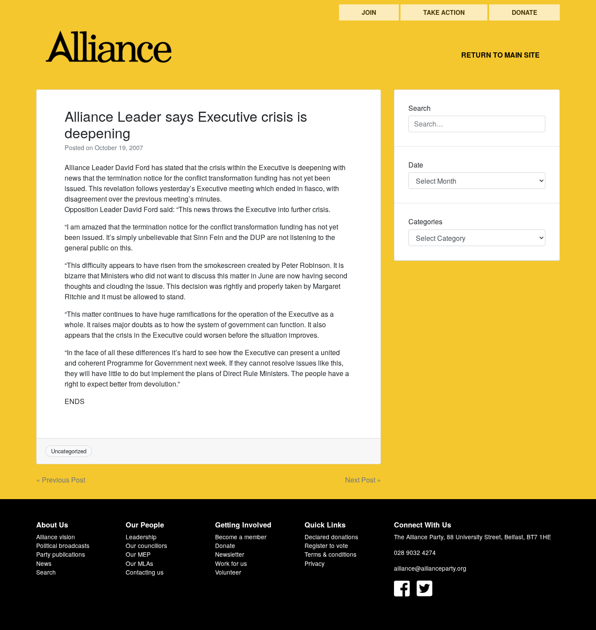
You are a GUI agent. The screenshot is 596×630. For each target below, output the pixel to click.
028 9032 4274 (415, 552)
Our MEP (138, 554)
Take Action (444, 12)
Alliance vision (55, 536)
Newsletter (229, 554)
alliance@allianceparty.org (430, 568)
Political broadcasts (62, 545)
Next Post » (363, 480)
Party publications (60, 554)
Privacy (315, 563)
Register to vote (326, 545)
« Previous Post (60, 480)
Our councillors (146, 545)
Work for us (231, 563)
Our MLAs (139, 563)
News (43, 563)
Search (46, 572)
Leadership (141, 536)
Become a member (241, 536)
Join (369, 12)
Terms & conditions (330, 554)
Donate (524, 12)
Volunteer (228, 572)
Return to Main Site (500, 55)
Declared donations (331, 536)
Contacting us (145, 572)
